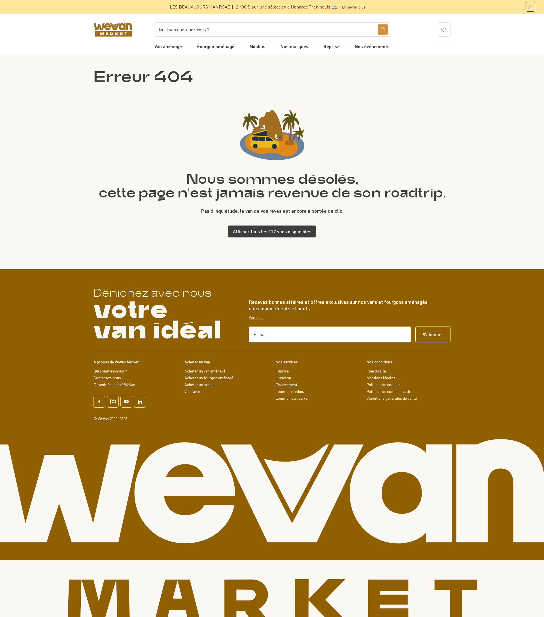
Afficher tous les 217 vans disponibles (272, 231)
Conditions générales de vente (391, 398)
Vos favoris (193, 391)
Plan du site (376, 371)
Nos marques (294, 46)
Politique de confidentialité (388, 391)
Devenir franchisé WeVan (114, 384)
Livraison (283, 378)
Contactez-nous (107, 378)
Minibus (257, 46)
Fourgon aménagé (216, 46)
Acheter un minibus (200, 384)
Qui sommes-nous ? (110, 371)
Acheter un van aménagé (204, 371)
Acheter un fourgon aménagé (208, 378)
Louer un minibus (289, 391)
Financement (286, 384)
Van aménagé (168, 46)
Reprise (331, 46)
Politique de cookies (383, 384)
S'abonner (432, 334)
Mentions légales (380, 378)
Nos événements (372, 46)
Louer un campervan (292, 398)
